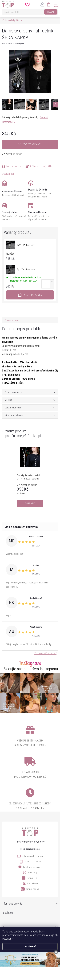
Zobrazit (30, 503)
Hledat (50, 12)
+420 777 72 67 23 (32, 861)
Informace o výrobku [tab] (14, 415)
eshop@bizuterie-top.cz (32, 856)
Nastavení (30, 946)
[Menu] (56, 4)
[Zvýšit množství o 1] (52, 282)
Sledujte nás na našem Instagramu (31, 669)
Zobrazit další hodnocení (45, 653)
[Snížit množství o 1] (52, 286)
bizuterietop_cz (32, 889)
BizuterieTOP (32, 878)
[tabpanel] (30, 475)
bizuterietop (32, 883)
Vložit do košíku (33, 294)
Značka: (8, 174)
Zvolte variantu (32, 144)
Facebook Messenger (32, 867)
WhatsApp (32, 872)
